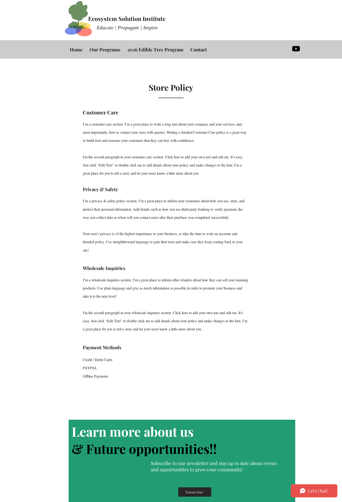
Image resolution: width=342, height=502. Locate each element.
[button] (194, 492)
